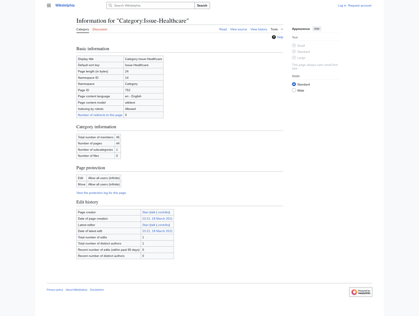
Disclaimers (97, 289)
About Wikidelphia (76, 289)
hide (316, 28)
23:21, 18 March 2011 (157, 218)
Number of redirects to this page (100, 115)
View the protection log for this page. (101, 193)
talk (153, 212)
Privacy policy (55, 289)
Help (280, 37)
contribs (163, 212)
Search (202, 5)
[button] (48, 5)
